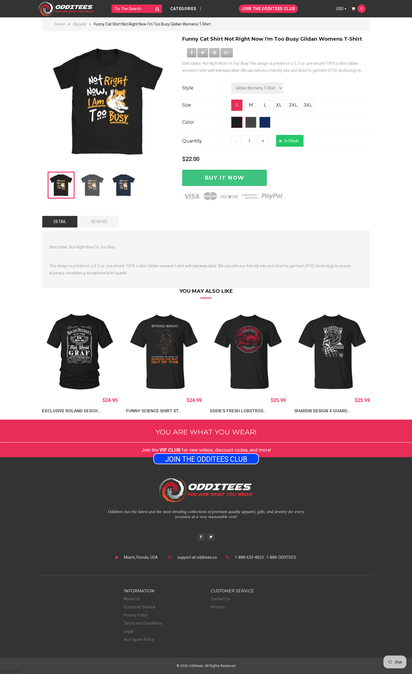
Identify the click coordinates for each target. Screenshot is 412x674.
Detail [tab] (60, 221)
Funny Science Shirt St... (154, 410)
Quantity (192, 141)
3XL (308, 105)
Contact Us (220, 599)
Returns (218, 607)
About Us (132, 599)
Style (187, 88)
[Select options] (54, 381)
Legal (128, 631)
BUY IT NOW (224, 177)
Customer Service (139, 607)
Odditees (196, 666)
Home (60, 24)
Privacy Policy (136, 615)
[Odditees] (66, 8)
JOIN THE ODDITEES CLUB (268, 8)
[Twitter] (211, 537)
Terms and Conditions (143, 623)
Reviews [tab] (99, 221)
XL (279, 105)
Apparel (79, 24)
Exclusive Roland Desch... (71, 410)
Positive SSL (11, 671)
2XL (293, 105)
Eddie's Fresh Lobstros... (238, 410)
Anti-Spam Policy (139, 639)
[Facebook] (201, 537)
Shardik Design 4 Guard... (322, 410)
